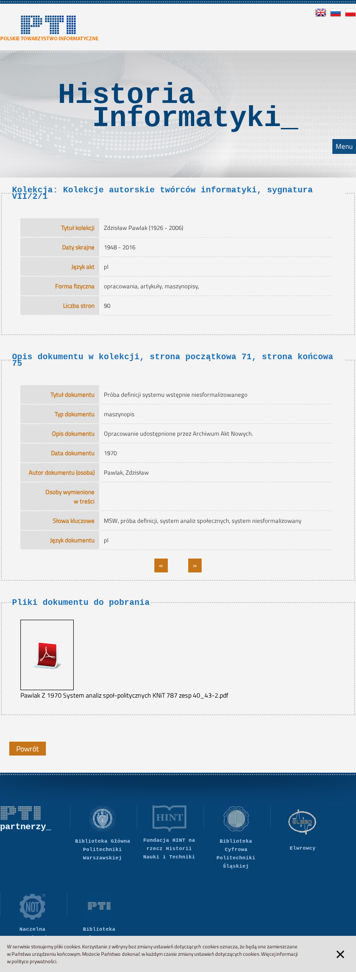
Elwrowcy (303, 848)
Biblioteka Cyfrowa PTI (99, 933)
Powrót (27, 748)
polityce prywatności (34, 961)
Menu (344, 146)
